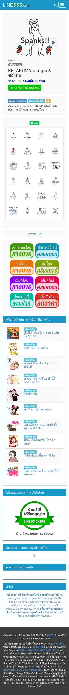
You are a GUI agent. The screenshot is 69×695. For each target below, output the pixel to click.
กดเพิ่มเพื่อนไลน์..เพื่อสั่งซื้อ (24, 87)
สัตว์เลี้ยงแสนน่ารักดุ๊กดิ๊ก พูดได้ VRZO (41, 426)
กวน (21, 605)
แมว (10, 598)
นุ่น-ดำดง (34, 608)
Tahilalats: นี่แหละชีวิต (39, 455)
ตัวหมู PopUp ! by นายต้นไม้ (39, 365)
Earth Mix (31, 393)
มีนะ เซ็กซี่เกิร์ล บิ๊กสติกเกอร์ (40, 441)
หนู (25, 605)
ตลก (11, 601)
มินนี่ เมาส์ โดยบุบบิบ (38, 409)
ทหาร (28, 598)
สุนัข (42, 601)
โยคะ (44, 598)
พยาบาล (36, 598)
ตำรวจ (20, 598)
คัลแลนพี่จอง (30, 616)
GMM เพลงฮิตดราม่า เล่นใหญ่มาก (41, 334)
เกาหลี (54, 605)
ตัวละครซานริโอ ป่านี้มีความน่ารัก (40, 380)
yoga (50, 598)
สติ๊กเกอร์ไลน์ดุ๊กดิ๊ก (36, 101)
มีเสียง (56, 601)
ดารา (39, 605)
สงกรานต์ (23, 608)
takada (11, 60)
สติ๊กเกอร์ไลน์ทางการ (17, 101)
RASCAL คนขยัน (36, 347)
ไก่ (55, 598)
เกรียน (14, 605)
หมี (48, 101)
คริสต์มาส (55, 612)
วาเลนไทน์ (11, 608)
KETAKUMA (34, 234)
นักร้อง (46, 605)
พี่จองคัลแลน (44, 616)
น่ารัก (31, 601)
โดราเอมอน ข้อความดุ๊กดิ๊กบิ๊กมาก (41, 472)
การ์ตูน (32, 605)
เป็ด (59, 598)
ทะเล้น (49, 601)
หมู (14, 598)
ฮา (15, 601)
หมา (36, 601)
